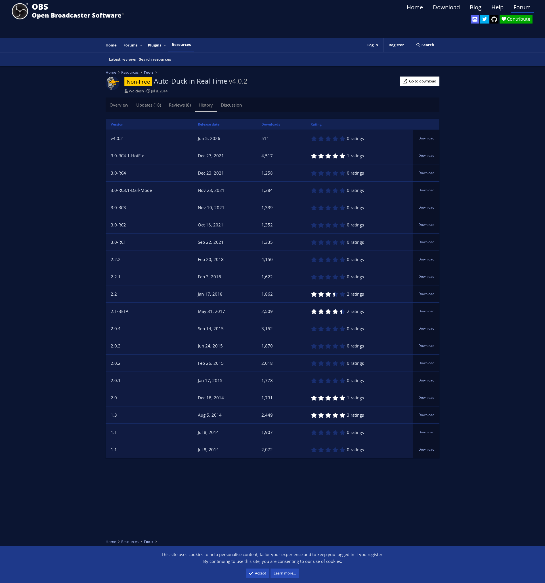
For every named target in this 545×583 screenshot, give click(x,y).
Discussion (231, 105)
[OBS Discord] (475, 19)
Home (415, 7)
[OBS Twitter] (484, 19)
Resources (181, 44)
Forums (130, 45)
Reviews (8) (180, 105)
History (206, 105)
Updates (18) (148, 105)
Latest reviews (122, 59)
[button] (141, 45)
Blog (475, 7)
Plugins (154, 45)
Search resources (155, 59)
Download (446, 7)
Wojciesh (136, 91)
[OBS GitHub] (494, 19)
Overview (119, 105)
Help (497, 7)
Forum (522, 7)
